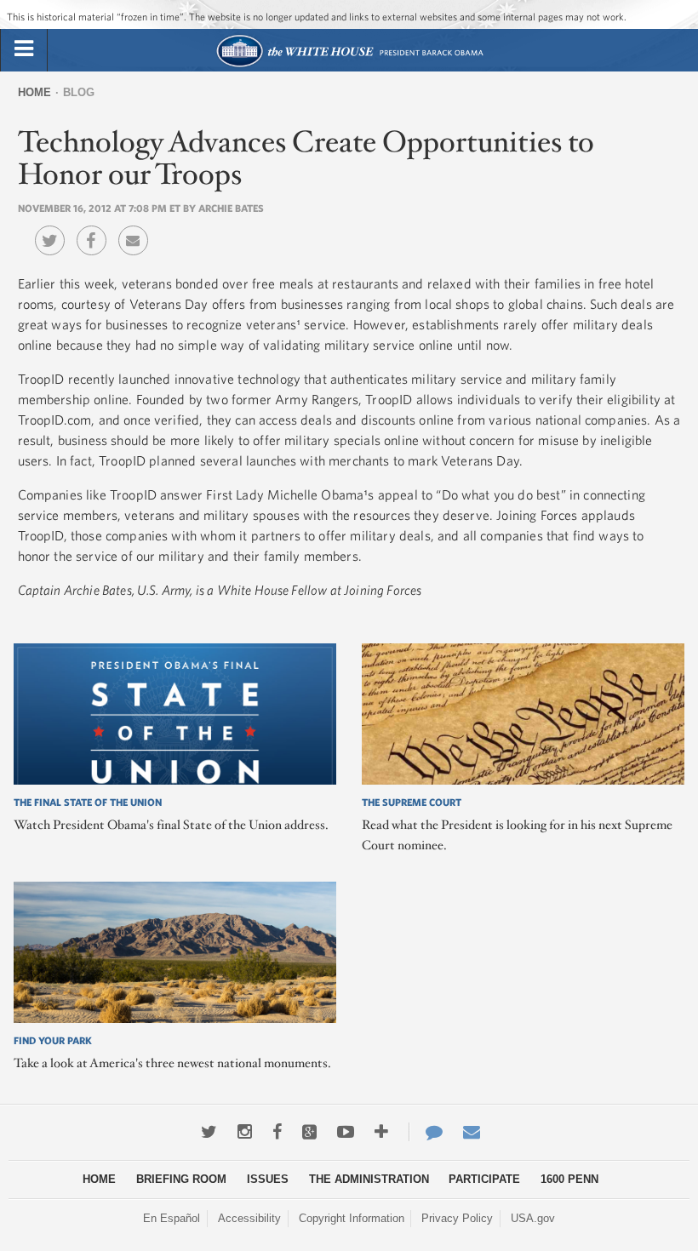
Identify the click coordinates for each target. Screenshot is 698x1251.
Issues (268, 1179)
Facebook (96, 228)
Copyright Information (351, 1218)
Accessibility (249, 1218)
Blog (78, 92)
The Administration (369, 1179)
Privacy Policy (457, 1218)
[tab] (24, 49)
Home (34, 92)
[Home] (349, 65)
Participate (484, 1179)
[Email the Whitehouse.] (471, 1131)
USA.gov (533, 1218)
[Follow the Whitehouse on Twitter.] (209, 1131)
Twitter (54, 228)
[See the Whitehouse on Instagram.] (244, 1131)
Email (137, 228)
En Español (171, 1218)
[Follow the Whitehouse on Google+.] (309, 1131)
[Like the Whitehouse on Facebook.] (277, 1131)
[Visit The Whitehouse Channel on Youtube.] (345, 1131)
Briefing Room (181, 1179)
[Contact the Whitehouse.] (426, 1131)
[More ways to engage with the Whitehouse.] (381, 1131)
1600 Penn (569, 1179)
